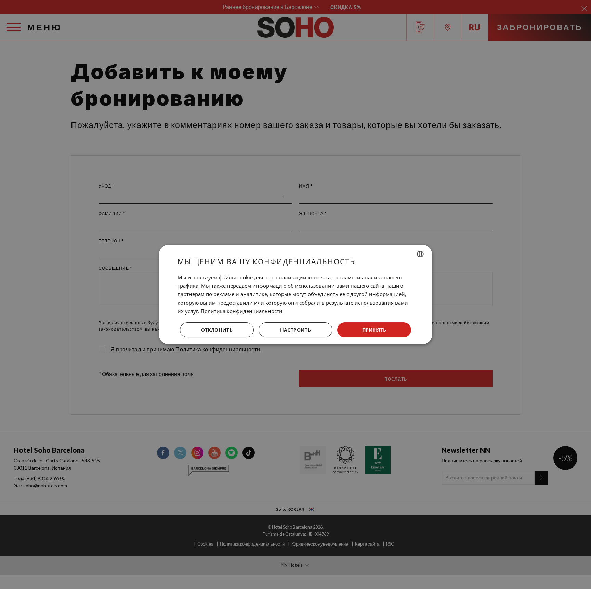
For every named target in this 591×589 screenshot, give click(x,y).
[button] (295, 329)
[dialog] (295, 295)
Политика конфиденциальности (242, 311)
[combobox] (420, 254)
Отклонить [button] (217, 329)
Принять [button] (374, 329)
